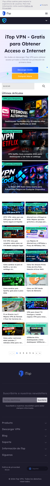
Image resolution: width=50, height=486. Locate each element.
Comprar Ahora (25, 76)
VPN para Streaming (12, 99)
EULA (7, 470)
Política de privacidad (11, 467)
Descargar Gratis (25, 70)
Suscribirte (42, 400)
